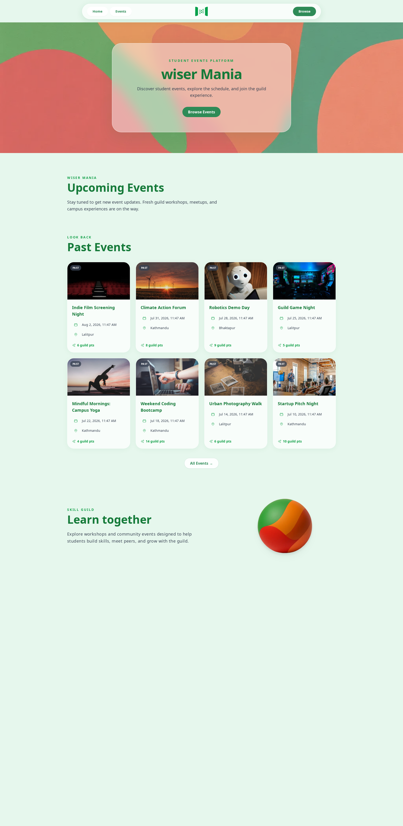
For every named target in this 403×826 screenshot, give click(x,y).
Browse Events (201, 112)
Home (97, 11)
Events (120, 11)
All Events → (201, 463)
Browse (304, 11)
